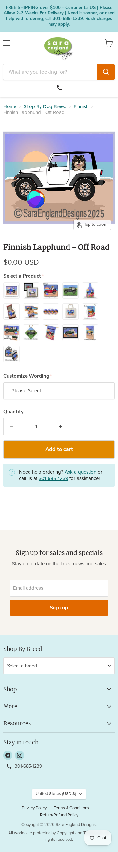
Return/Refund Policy (59, 815)
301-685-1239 (60, 87)
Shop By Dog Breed (45, 106)
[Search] (106, 72)
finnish (81, 106)
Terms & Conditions (71, 808)
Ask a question (81, 472)
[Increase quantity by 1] (60, 426)
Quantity (13, 411)
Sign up (59, 607)
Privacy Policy (34, 808)
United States (56, 794)
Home (9, 106)
